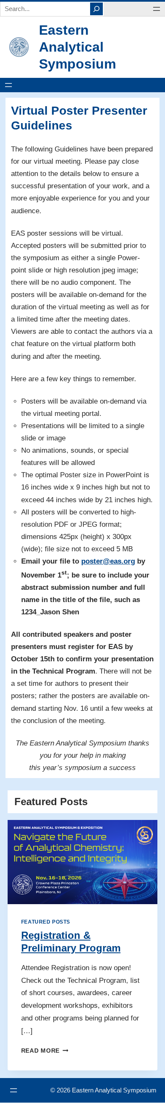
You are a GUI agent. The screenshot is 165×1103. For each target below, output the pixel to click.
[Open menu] (156, 9)
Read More (43, 1051)
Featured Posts (45, 922)
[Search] (96, 9)
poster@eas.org (108, 561)
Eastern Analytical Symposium (77, 47)
